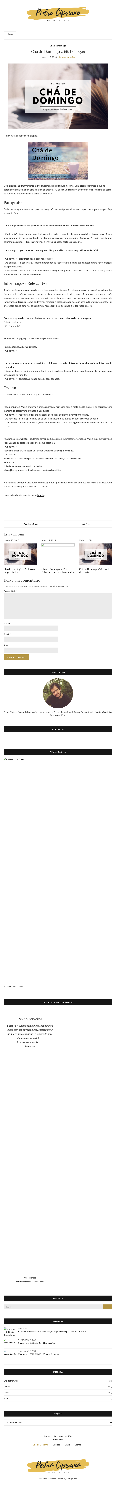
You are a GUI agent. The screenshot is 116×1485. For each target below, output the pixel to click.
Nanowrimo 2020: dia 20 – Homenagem (36, 1343)
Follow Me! (58, 1439)
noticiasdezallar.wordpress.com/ (30, 1281)
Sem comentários (67, 57)
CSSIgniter (71, 1478)
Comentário (11, 591)
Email (7, 634)
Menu (11, 34)
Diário (6, 1392)
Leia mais (38, 1046)
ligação (40, 494)
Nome (8, 623)
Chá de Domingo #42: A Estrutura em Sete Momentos (57, 570)
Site (6, 645)
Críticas (7, 1386)
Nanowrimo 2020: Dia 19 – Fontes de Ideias (38, 1354)
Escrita (7, 1398)
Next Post (85, 524)
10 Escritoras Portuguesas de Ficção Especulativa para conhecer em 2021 (53, 1331)
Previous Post (31, 524)
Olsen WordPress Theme (51, 1478)
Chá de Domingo (58, 45)
